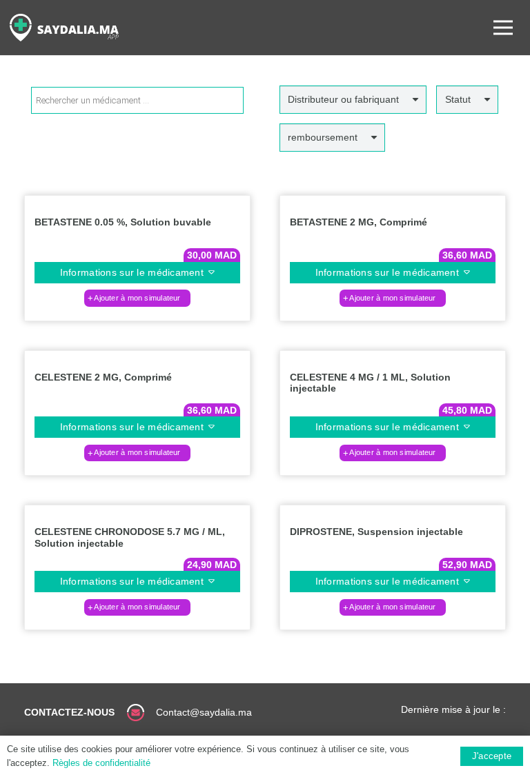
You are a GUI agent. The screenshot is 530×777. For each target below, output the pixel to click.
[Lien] (64, 27)
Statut (458, 99)
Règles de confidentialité (101, 763)
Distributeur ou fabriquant (343, 99)
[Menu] (503, 27)
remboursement (322, 137)
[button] (137, 298)
